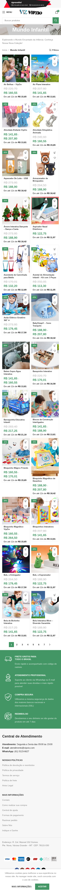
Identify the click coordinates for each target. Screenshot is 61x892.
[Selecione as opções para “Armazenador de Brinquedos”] (54, 152)
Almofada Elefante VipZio (15, 130)
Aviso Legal (7, 785)
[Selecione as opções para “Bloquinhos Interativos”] (54, 501)
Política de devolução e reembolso (18, 765)
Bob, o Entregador (12, 575)
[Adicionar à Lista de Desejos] (25, 63)
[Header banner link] (30, 4)
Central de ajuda (10, 810)
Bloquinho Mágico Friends (16, 468)
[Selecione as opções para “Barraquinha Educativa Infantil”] (25, 394)
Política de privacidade (12, 770)
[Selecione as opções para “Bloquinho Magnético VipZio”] (25, 501)
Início (4, 50)
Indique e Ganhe (10, 830)
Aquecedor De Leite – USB (16, 178)
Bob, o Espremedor (42, 575)
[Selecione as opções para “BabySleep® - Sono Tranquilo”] (54, 297)
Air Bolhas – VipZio (13, 84)
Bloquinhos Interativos (43, 527)
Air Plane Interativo (41, 84)
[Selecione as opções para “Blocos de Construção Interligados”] (54, 394)
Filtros (55, 50)
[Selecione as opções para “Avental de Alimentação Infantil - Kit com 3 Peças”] (54, 249)
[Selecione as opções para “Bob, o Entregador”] (25, 549)
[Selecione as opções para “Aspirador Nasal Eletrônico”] (54, 200)
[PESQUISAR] (56, 20)
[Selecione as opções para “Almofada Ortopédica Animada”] (54, 104)
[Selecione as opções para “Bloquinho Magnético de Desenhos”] (54, 442)
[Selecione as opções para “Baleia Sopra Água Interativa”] (25, 345)
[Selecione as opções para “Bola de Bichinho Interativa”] (25, 595)
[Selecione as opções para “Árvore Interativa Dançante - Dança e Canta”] (25, 200)
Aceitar (42, 886)
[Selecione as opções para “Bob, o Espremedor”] (54, 549)
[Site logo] (30, 12)
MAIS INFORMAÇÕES (13, 795)
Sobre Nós (7, 825)
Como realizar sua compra (14, 805)
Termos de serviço (10, 775)
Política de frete (9, 780)
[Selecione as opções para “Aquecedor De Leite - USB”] (25, 152)
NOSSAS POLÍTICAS (12, 760)
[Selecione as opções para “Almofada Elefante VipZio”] (25, 104)
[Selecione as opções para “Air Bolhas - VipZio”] (25, 58)
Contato (6, 800)
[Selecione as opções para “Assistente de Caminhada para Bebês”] (25, 249)
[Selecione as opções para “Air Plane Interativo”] (54, 58)
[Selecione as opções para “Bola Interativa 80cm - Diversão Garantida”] (54, 595)
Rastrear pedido (9, 820)
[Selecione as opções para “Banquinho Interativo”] (54, 345)
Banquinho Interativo (42, 371)
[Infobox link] (30, 662)
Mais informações (22, 886)
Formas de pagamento (13, 815)
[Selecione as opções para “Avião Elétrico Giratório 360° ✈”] (25, 297)
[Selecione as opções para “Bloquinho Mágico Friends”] (25, 442)
